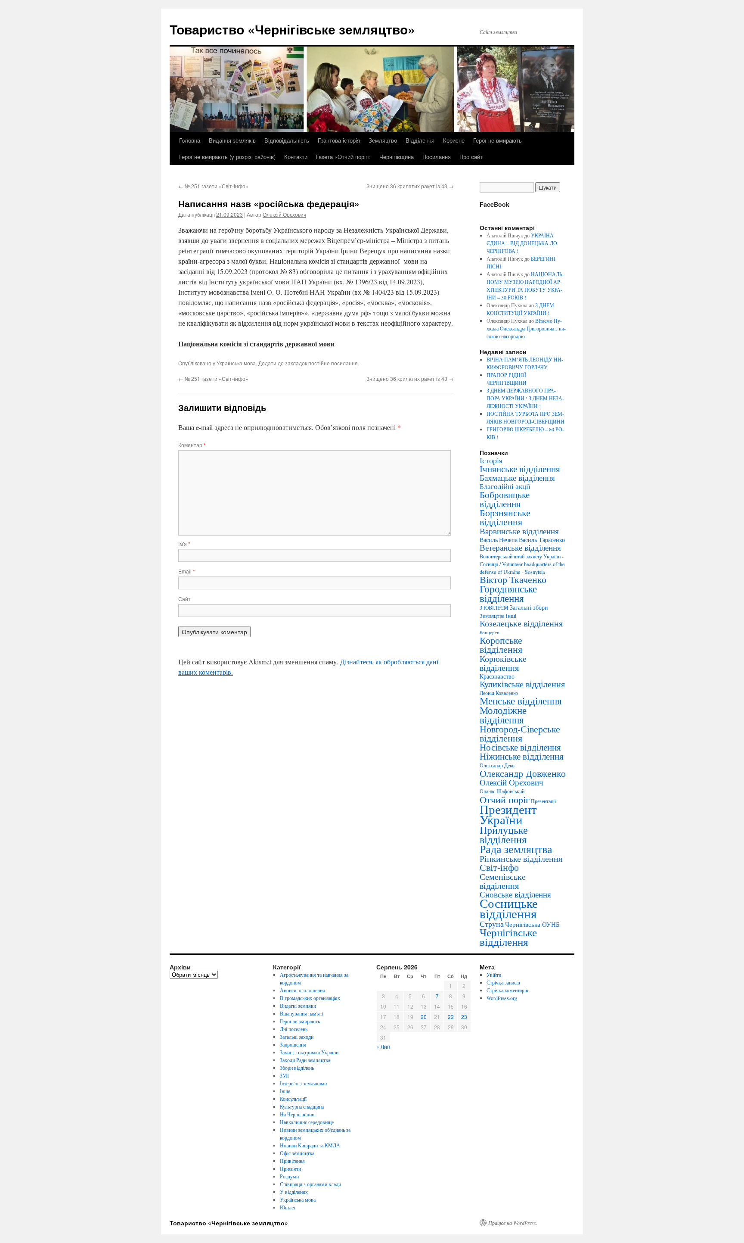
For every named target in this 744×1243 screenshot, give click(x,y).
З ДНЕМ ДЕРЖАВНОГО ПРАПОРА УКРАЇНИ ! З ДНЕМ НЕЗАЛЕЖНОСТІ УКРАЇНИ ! (525, 398)
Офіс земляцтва (297, 1153)
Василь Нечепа (499, 540)
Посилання (436, 157)
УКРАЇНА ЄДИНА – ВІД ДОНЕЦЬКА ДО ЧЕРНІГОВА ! (522, 243)
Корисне (454, 140)
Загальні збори (529, 607)
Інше (285, 1090)
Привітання (292, 1160)
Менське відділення (521, 700)
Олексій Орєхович (284, 214)
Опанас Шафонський (502, 791)
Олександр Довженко (523, 773)
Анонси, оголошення (302, 990)
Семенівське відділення (503, 881)
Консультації (293, 1098)
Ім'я (184, 543)
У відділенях (294, 1191)
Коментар (192, 445)
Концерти (489, 632)
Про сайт (471, 157)
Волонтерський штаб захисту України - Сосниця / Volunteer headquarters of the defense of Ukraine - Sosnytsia (522, 564)
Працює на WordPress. (512, 1222)
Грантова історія (339, 140)
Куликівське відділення (522, 684)
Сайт (184, 598)
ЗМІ (284, 1075)
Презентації (543, 801)
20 (424, 1016)
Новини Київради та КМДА (310, 1145)
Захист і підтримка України (309, 1052)
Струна (492, 924)
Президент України (508, 814)
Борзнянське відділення (505, 517)
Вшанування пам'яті (301, 1013)
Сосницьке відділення (509, 908)
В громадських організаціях (310, 997)
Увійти (494, 974)
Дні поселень (293, 1028)
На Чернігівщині (298, 1114)
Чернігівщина (396, 157)
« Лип (383, 1046)
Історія (491, 460)
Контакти (295, 157)
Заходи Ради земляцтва (305, 1059)
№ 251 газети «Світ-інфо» (213, 186)
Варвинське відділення (519, 530)
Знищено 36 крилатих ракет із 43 (410, 186)
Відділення (420, 140)
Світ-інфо (499, 867)
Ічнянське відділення (520, 469)
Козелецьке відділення (521, 623)
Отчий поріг (505, 799)
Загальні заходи (296, 1036)
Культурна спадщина (302, 1106)
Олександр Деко (497, 765)
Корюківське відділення (503, 663)
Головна (189, 140)
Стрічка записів (503, 982)
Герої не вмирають (497, 140)
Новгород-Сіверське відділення (520, 733)
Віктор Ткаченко (513, 579)
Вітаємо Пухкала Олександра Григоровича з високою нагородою (526, 328)
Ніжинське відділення (522, 756)
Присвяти (290, 1168)
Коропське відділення (501, 644)
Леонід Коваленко (499, 692)
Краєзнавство (497, 676)
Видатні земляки (298, 1005)
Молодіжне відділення (503, 715)
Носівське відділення (520, 747)
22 (451, 1016)
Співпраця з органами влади (310, 1184)
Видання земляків (232, 140)
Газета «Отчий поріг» (343, 157)
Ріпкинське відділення (521, 858)
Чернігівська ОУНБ (532, 924)
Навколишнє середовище (307, 1121)
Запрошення (293, 1044)
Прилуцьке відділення (504, 834)
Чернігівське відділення (508, 937)
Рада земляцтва (516, 848)
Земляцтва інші (498, 616)
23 (464, 1016)
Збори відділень (297, 1067)
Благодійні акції (505, 486)
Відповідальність (286, 140)
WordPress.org (502, 997)
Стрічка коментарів (507, 990)
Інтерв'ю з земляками (303, 1083)
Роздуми (289, 1176)
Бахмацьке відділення (517, 477)
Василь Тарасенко (542, 540)
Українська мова (236, 363)
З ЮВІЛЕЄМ (494, 607)
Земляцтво (383, 140)
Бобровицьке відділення (505, 499)
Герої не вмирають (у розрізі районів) (227, 157)
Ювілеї (287, 1207)
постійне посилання (333, 363)
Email (186, 571)
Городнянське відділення (508, 593)
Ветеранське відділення (520, 547)
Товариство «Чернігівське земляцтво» (292, 29)
